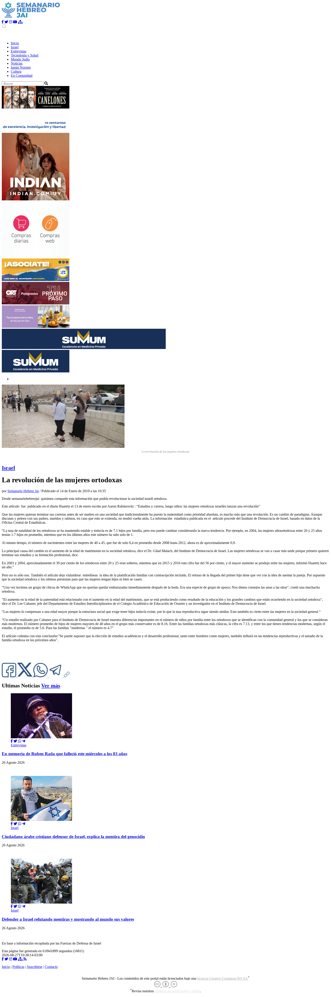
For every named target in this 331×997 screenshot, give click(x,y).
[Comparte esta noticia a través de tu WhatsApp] (41, 676)
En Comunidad (21, 75)
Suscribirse (34, 967)
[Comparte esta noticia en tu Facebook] (9, 676)
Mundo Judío (20, 59)
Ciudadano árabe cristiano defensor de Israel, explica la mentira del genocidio (73, 836)
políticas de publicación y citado (177, 991)
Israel (14, 47)
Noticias (17, 63)
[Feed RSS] (25, 959)
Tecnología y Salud (24, 55)
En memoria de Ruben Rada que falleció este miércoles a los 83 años (64, 753)
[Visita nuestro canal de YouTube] (15, 22)
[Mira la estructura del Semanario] (20, 22)
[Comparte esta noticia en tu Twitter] (25, 676)
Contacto (51, 967)
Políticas (18, 967)
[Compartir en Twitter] (15, 741)
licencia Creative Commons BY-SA (222, 978)
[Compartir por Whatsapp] (19, 741)
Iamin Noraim (21, 67)
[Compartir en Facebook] (12, 741)
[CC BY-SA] (165, 984)
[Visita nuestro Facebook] (3, 22)
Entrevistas (18, 51)
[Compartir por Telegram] (56, 676)
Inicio (15, 43)
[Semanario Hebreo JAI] (31, 18)
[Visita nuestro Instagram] (10, 22)
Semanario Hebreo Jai (23, 491)
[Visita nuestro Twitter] (6, 22)
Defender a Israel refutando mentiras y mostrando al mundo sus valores (68, 919)
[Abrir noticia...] (41, 737)
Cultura (16, 71)
